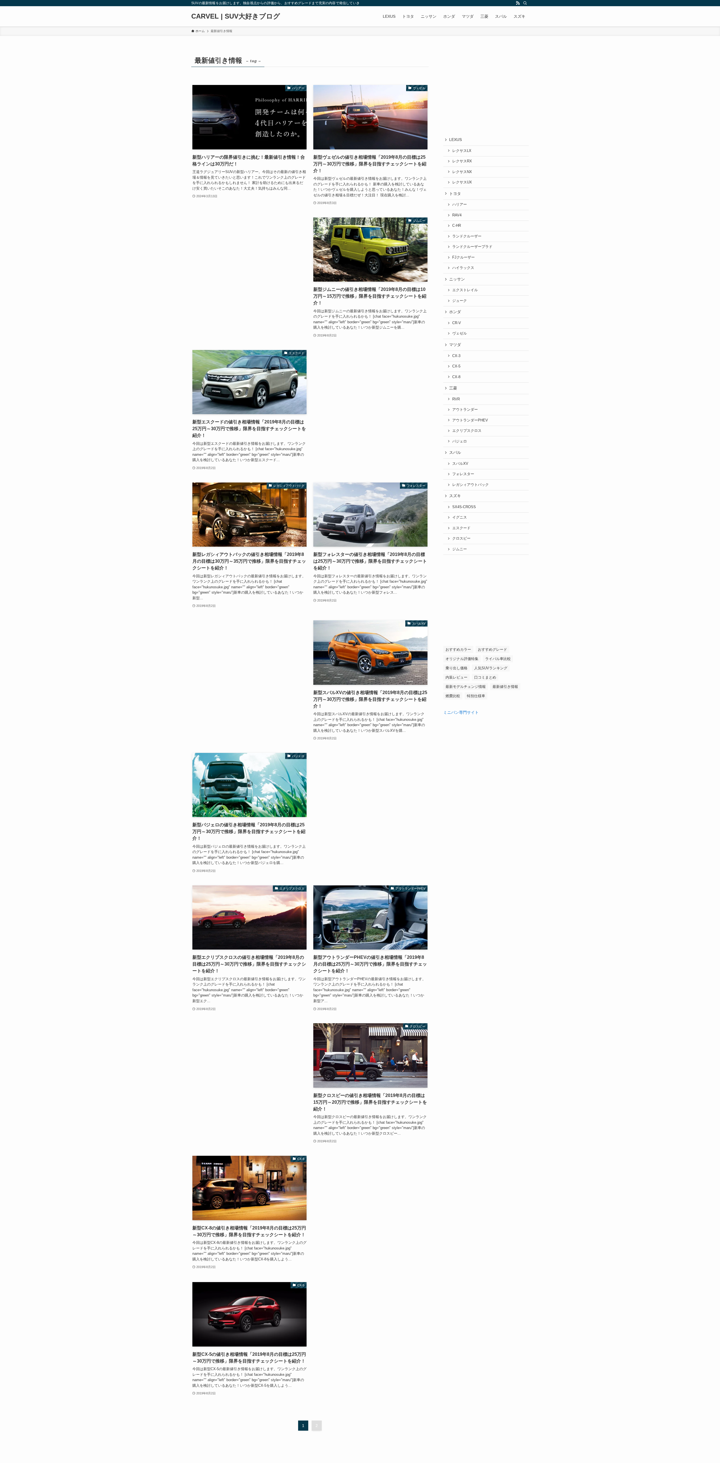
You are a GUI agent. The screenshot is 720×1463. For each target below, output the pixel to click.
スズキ (455, 495)
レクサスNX (462, 172)
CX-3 (456, 356)
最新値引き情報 (505, 687)
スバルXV (460, 464)
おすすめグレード (492, 649)
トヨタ (455, 193)
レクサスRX (462, 161)
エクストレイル (465, 290)
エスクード (461, 528)
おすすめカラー (458, 649)
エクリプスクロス (467, 431)
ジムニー (459, 549)
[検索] (525, 3)
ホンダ (455, 311)
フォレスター (463, 474)
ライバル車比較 (498, 659)
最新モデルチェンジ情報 (466, 687)
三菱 (453, 388)
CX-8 (456, 377)
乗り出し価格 (456, 668)
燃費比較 (453, 696)
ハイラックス (463, 268)
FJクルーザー (463, 257)
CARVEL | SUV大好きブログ (235, 16)
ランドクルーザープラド (472, 247)
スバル (455, 452)
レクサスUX (462, 182)
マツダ (455, 344)
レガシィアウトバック (470, 485)
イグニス (459, 517)
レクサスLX (461, 151)
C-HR (456, 226)
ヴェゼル (459, 333)
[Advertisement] (249, 275)
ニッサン (457, 279)
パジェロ (459, 441)
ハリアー (459, 205)
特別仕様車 (476, 696)
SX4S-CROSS (464, 507)
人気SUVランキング (490, 668)
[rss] (517, 3)
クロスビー (461, 538)
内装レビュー (456, 677)
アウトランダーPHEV (470, 420)
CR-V (456, 323)
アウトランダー (465, 410)
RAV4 (457, 215)
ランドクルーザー (467, 236)
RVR (456, 399)
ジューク (459, 301)
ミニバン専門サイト (461, 712)
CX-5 (456, 366)
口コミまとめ (485, 677)
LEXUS (455, 139)
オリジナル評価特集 (462, 659)
